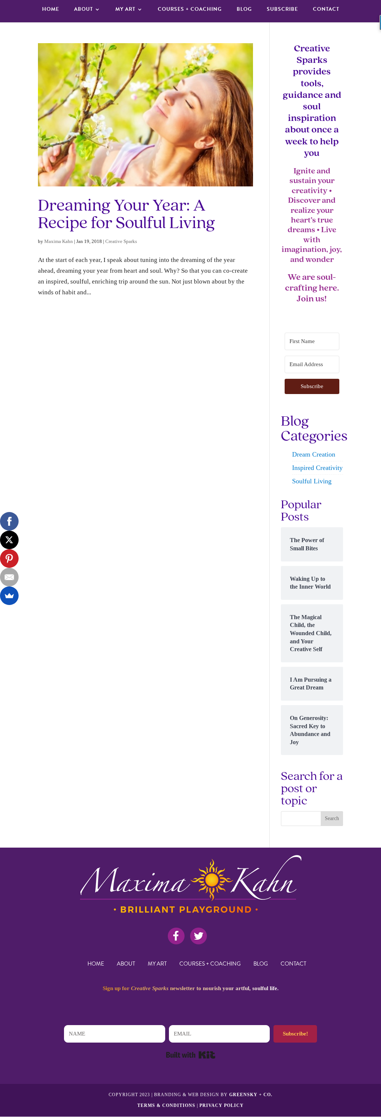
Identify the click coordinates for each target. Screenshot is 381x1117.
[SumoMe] (9, 595)
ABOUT (83, 10)
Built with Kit (190, 1055)
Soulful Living (312, 481)
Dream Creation (313, 454)
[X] (9, 540)
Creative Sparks (121, 241)
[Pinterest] (9, 558)
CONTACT (326, 10)
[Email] (9, 577)
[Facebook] (9, 521)
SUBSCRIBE (282, 10)
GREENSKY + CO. (250, 1094)
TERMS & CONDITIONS (166, 1105)
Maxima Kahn (58, 241)
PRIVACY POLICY (221, 1105)
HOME (50, 10)
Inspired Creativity (317, 467)
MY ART (125, 10)
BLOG (244, 10)
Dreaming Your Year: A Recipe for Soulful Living (126, 215)
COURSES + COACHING (190, 10)
